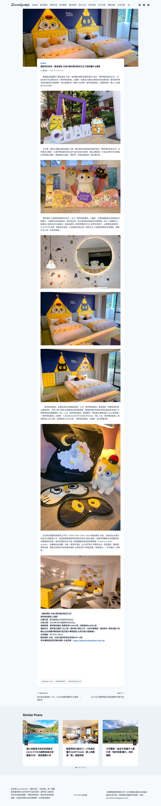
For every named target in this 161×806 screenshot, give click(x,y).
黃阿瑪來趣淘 (60, 681)
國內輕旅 (72, 5)
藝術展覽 (43, 5)
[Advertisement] (80, 661)
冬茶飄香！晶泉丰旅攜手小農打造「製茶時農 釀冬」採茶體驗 (120, 752)
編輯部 (45, 70)
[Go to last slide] (26, 742)
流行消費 (101, 5)
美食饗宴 (63, 5)
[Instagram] (144, 5)
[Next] (134, 742)
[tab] (76, 767)
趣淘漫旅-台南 (47, 681)
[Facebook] (140, 5)
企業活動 (121, 5)
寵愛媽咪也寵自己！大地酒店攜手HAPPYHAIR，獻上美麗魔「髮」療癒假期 (80, 752)
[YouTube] (148, 5)
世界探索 (92, 5)
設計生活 (82, 5)
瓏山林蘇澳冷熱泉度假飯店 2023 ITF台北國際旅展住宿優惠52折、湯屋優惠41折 (40, 752)
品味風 (35, 5)
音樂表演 (53, 5)
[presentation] (40, 732)
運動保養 (111, 5)
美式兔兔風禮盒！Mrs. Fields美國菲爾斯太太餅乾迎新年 (57, 696)
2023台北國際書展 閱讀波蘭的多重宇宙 (107, 695)
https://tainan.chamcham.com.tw (88, 640)
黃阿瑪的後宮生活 (74, 681)
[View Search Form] (129, 5)
